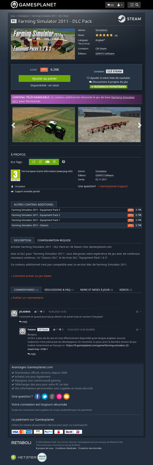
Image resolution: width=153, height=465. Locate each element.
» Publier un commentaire (27, 297)
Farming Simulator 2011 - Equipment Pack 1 (36, 220)
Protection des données (90, 448)
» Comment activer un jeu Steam (31, 276)
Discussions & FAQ (59, 289)
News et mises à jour (96, 289)
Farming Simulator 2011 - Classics (30, 225)
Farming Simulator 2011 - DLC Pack (50, 16)
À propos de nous (44, 448)
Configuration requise (54, 240)
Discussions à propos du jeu (110, 82)
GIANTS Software (105, 53)
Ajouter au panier (44, 78)
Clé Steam (101, 48)
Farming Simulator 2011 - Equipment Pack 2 (36, 215)
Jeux (13, 16)
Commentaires (26, 289)
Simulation (23, 16)
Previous (13, 124)
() (112, 5)
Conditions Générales (65, 448)
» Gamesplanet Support (113, 186)
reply (24, 321)
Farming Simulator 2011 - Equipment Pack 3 (36, 209)
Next (140, 124)
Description (22, 240)
